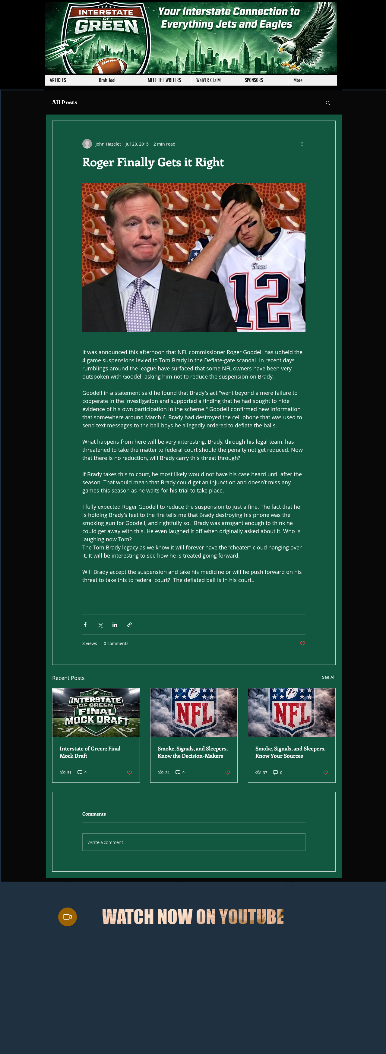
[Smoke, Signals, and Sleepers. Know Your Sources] (291, 712)
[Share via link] (129, 625)
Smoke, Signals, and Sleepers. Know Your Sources (290, 752)
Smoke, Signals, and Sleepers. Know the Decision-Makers (193, 752)
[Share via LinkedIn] (115, 625)
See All (329, 677)
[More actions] (301, 143)
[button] (167, 80)
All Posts (65, 102)
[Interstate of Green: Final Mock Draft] (96, 712)
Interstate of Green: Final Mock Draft (90, 752)
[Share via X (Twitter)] (100, 625)
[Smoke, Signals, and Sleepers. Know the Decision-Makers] (194, 712)
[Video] (67, 917)
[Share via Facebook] (85, 625)
